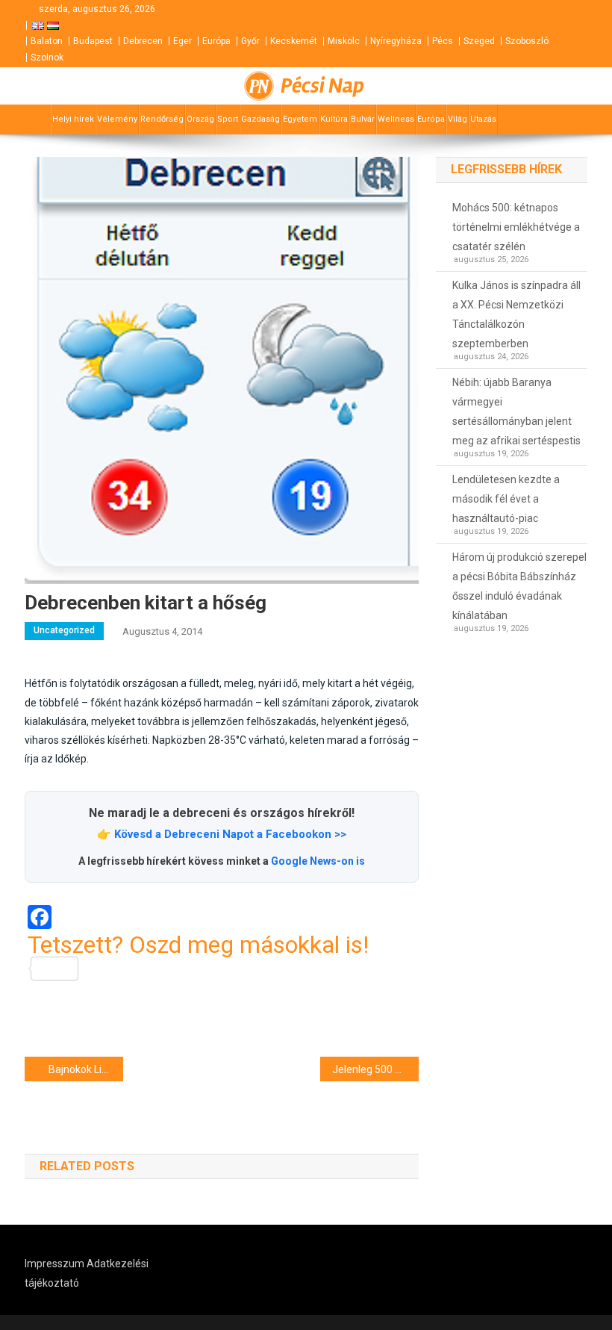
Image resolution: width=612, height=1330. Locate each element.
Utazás (483, 119)
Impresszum (54, 1264)
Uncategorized (64, 630)
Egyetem (300, 119)
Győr (250, 41)
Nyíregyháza (396, 41)
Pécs (442, 41)
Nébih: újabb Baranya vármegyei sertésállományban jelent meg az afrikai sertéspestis (516, 411)
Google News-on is (318, 861)
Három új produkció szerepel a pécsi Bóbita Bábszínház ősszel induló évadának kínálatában (519, 586)
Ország (200, 119)
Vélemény (117, 119)
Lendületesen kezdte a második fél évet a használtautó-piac (506, 498)
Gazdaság (260, 119)
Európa (216, 41)
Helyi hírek (73, 119)
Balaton (47, 41)
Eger (182, 41)
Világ (457, 119)
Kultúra (334, 119)
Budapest (93, 41)
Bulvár (363, 119)
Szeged (479, 41)
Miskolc (344, 41)
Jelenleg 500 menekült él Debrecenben (375, 1069)
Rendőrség (162, 119)
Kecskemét (293, 41)
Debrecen (143, 41)
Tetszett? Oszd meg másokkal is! (198, 946)
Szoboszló (527, 41)
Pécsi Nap (322, 86)
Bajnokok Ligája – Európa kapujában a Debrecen (86, 1069)
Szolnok (47, 57)
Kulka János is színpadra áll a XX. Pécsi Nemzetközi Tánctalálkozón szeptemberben (516, 314)
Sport (227, 119)
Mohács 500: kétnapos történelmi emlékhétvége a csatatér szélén (516, 227)
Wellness (396, 119)
